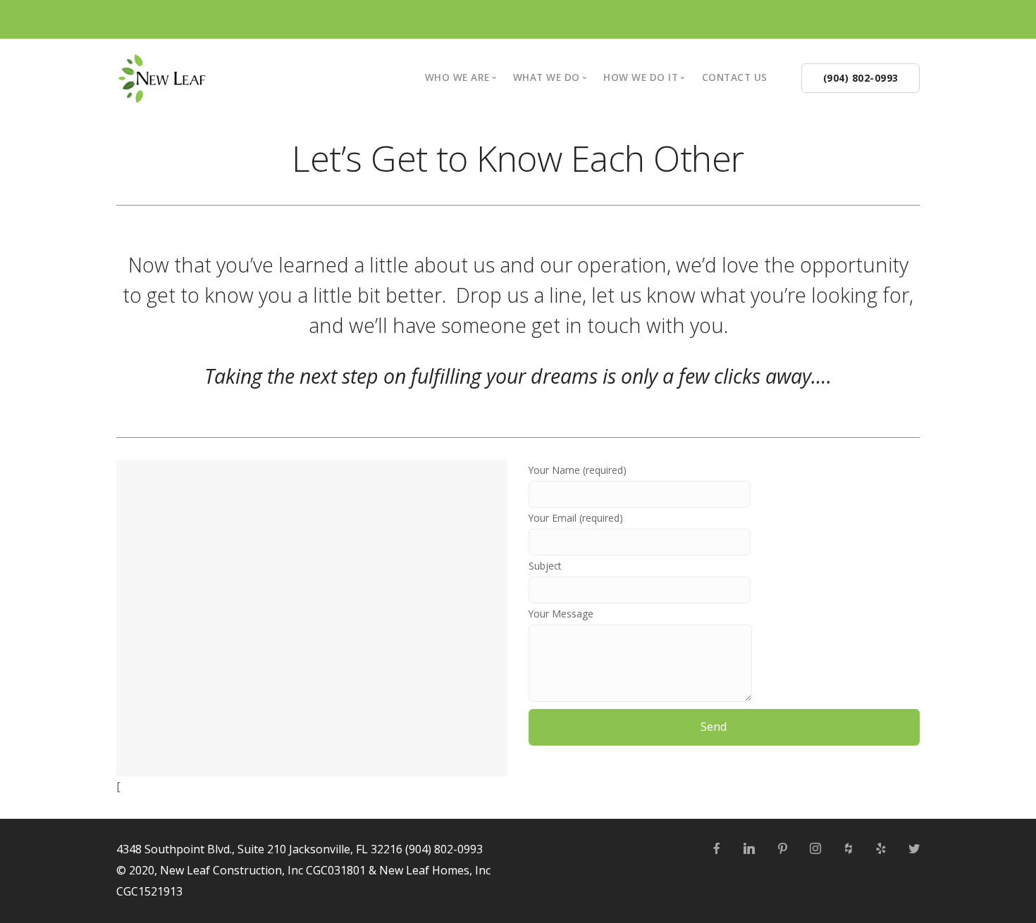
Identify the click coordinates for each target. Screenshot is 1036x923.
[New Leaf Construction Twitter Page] (914, 849)
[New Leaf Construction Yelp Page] (881, 849)
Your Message (561, 613)
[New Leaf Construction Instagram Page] (815, 849)
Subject (545, 565)
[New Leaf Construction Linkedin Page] (749, 849)
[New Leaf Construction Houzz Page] (848, 849)
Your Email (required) (576, 518)
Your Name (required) (578, 470)
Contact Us (734, 77)
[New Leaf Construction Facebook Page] (716, 849)
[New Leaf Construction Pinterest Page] (782, 849)
